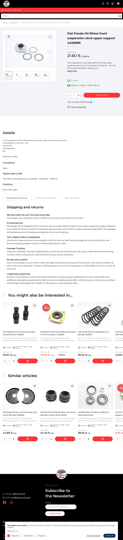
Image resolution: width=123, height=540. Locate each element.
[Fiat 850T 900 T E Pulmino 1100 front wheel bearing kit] (95, 395)
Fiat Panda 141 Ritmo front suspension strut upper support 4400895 (45, 22)
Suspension (14, 22)
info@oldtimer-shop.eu (21, 497)
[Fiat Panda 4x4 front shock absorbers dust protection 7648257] (20, 315)
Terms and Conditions (46, 198)
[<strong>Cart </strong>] (112, 4)
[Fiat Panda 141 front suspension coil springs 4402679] (95, 315)
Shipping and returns (17, 198)
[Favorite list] (108, 4)
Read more (72, 71)
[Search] (119, 15)
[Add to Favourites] (35, 306)
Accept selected (93, 536)
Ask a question (72, 198)
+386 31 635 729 (18, 494)
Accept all (109, 536)
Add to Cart (101, 95)
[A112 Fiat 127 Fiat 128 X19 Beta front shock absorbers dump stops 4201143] (58, 395)
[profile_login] (103, 4)
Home (5, 22)
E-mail (48, 503)
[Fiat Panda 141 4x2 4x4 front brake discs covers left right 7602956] (20, 395)
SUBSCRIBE (55, 514)
